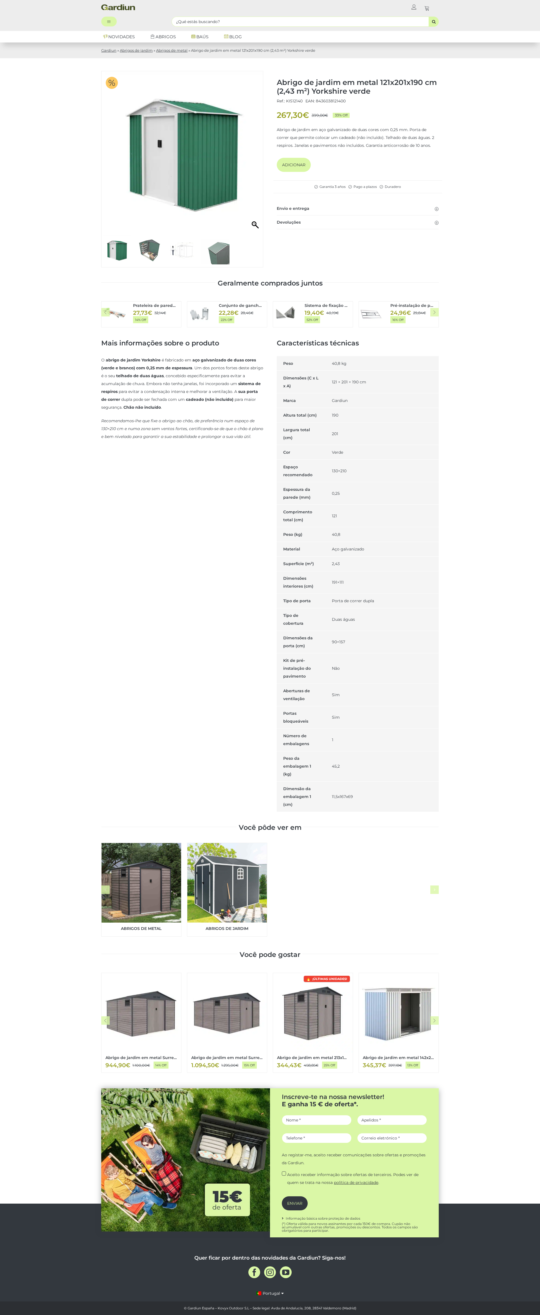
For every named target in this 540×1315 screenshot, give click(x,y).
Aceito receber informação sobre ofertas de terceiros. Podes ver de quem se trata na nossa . (352, 1178)
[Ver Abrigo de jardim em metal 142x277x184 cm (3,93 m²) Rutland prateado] (399, 1023)
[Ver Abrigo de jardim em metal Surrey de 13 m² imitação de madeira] (227, 1023)
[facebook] (254, 1272)
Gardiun (108, 50)
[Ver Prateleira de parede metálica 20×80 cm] (141, 314)
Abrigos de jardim (136, 50)
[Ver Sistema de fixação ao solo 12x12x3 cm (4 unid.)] (313, 314)
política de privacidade (356, 1182)
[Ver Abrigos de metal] (141, 890)
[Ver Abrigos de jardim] (227, 890)
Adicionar (293, 164)
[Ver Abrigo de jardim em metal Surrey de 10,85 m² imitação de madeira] (141, 1023)
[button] (358, 208)
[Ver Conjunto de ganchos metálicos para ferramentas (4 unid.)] (227, 314)
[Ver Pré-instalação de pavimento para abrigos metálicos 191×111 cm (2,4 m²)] (399, 314)
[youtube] (286, 1272)
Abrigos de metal (172, 50)
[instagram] (270, 1272)
